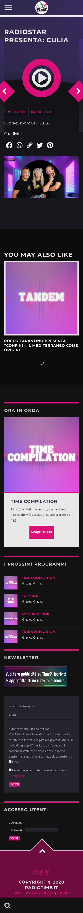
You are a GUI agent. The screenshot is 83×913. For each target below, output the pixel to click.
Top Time (30, 596)
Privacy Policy (17, 776)
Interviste (16, 112)
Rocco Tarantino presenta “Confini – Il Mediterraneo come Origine (41, 345)
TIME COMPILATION (38, 578)
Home (17, 893)
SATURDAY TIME (35, 614)
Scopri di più (41, 298)
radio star (41, 112)
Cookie (64, 893)
